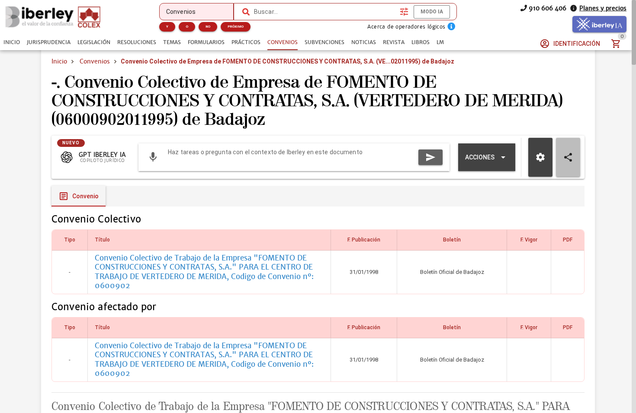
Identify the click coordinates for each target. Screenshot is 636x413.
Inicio (59, 61)
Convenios (95, 61)
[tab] (11, 42)
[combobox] (324, 11)
